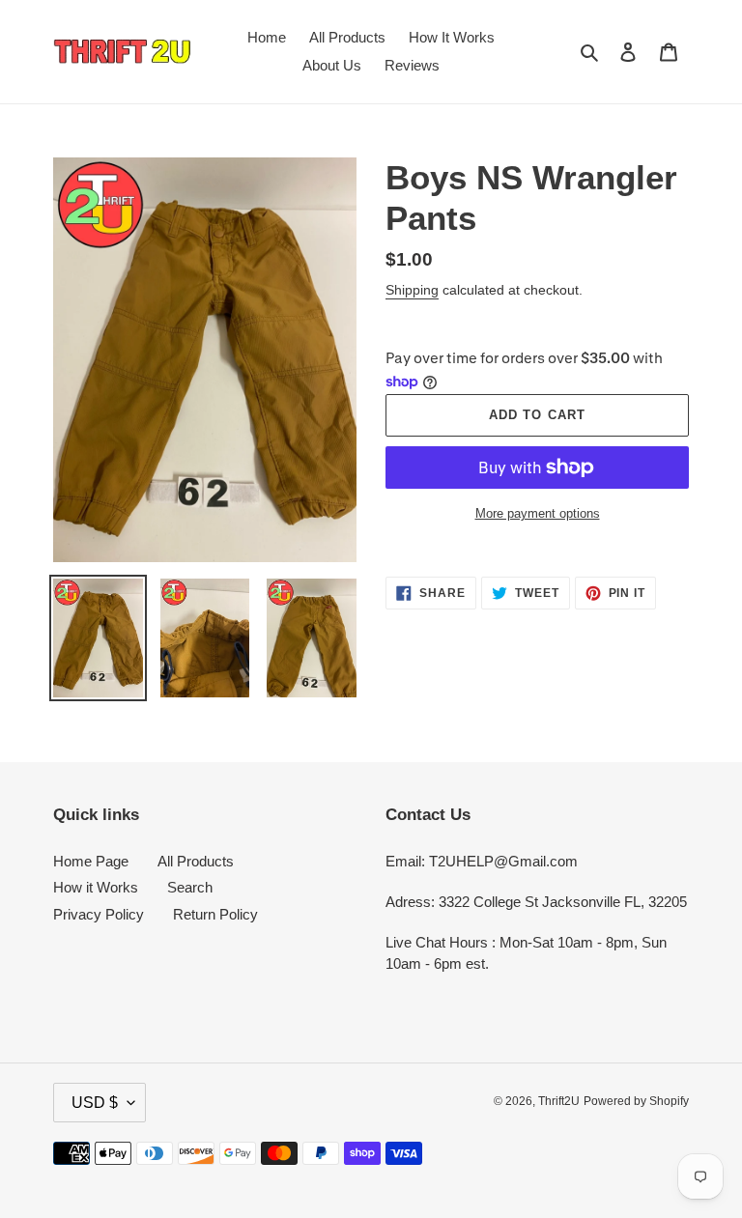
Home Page (90, 861)
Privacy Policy (98, 914)
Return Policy (215, 914)
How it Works (95, 887)
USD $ (94, 1102)
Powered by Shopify (636, 1101)
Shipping (412, 289)
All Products (195, 861)
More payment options (537, 513)
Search (190, 887)
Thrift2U (559, 1101)
